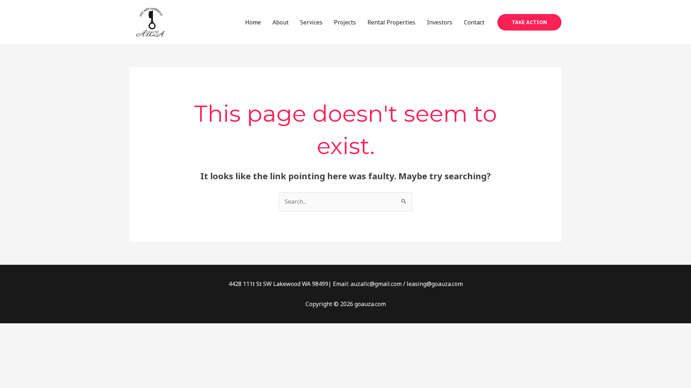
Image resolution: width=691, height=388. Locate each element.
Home (253, 22)
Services (311, 22)
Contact (474, 22)
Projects (345, 22)
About (280, 22)
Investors (439, 22)
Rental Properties (391, 22)
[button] (529, 22)
